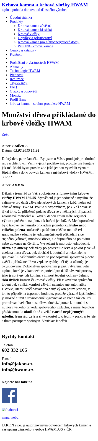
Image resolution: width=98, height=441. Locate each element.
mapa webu (10, 417)
